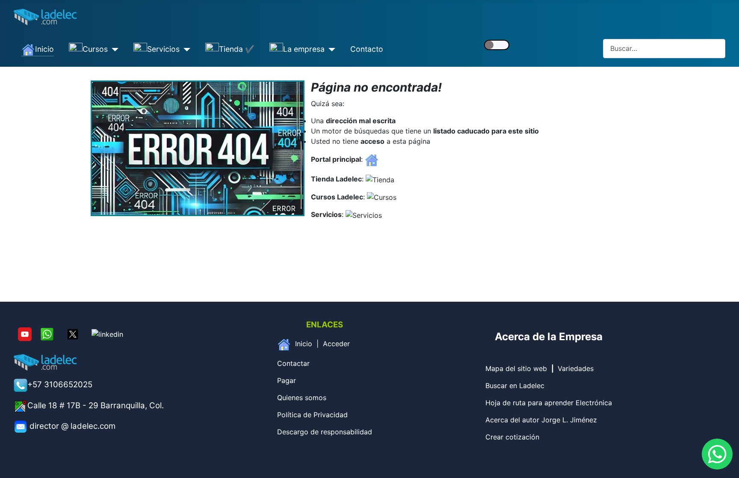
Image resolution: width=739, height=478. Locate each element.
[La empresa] (330, 49)
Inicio (303, 343)
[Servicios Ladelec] (364, 214)
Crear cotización (512, 437)
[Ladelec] (371, 159)
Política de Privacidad (312, 414)
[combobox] (664, 48)
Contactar (293, 363)
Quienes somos (301, 397)
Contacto (366, 49)
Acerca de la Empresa (549, 336)
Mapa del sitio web (516, 368)
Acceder (336, 343)
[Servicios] (185, 49)
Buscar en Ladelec (514, 385)
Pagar (286, 380)
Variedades (576, 368)
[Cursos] (113, 49)
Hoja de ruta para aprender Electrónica (548, 402)
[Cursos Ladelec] (381, 197)
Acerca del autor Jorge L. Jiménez (541, 420)
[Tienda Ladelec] (380, 179)
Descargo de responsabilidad (324, 432)
